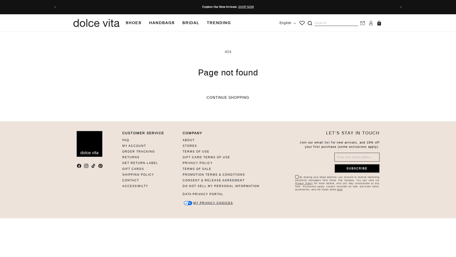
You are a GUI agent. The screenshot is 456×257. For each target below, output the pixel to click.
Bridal (190, 22)
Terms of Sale (197, 169)
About (189, 140)
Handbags (162, 22)
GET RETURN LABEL (140, 163)
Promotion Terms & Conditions (214, 175)
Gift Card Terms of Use (206, 157)
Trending (219, 22)
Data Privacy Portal (203, 194)
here (339, 189)
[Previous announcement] (55, 7)
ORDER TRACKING (138, 151)
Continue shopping (228, 97)
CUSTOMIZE (213, 203)
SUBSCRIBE (357, 168)
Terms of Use (196, 151)
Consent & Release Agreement (214, 180)
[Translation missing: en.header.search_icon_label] (310, 23)
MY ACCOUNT (134, 146)
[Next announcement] (401, 7)
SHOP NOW (246, 7)
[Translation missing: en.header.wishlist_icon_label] (302, 23)
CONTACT (130, 180)
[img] (310, 23)
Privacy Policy (198, 163)
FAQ (125, 140)
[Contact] (362, 23)
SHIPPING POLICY (138, 175)
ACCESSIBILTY (135, 186)
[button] (133, 23)
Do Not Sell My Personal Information (221, 186)
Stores (190, 146)
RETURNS (131, 157)
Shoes (134, 22)
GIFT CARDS (133, 169)
